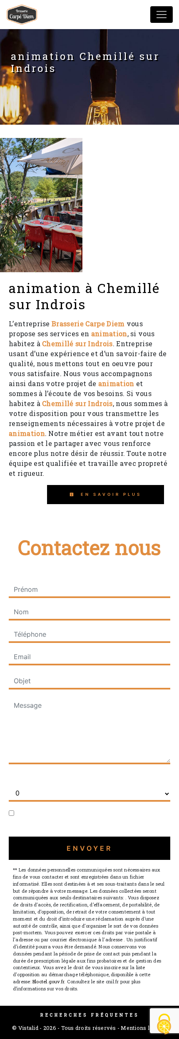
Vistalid (28, 1027)
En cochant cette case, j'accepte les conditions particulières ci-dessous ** (91, 818)
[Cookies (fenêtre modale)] (164, 1024)
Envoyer (89, 848)
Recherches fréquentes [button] (89, 1015)
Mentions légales (143, 1027)
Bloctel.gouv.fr (48, 981)
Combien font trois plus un (51, 777)
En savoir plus (110, 494)
